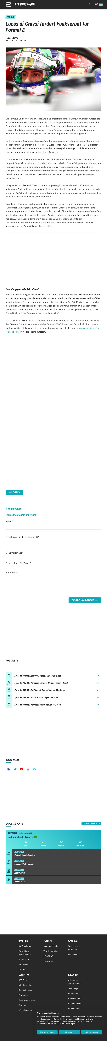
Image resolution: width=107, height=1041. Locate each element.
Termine (22, 1005)
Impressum (24, 959)
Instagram (28, 769)
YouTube (21, 769)
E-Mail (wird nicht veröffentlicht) (22, 536)
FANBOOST (73, 993)
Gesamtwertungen (27, 1000)
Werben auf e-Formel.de (74, 948)
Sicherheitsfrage (14, 552)
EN (96, 4)
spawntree (48, 961)
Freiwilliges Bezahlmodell (25, 953)
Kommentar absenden (83, 600)
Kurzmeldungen (25, 990)
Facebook (9, 769)
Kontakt (22, 969)
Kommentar (12, 572)
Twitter (15, 769)
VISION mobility (50, 951)
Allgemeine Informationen (74, 982)
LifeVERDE (48, 956)
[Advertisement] (53, 256)
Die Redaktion (25, 946)
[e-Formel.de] (20, 4)
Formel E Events (90, 824)
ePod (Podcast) (25, 1010)
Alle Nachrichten (26, 985)
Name (11, 521)
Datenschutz (24, 964)
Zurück (16, 492)
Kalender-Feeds (75, 1003)
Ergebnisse (23, 995)
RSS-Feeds (23, 980)
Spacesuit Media (50, 946)
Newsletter (34, 769)
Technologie (73, 988)
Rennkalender (74, 998)
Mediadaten (73, 954)
